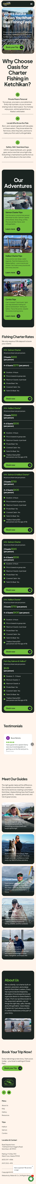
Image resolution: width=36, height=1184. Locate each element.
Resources (5, 1115)
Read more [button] (10, 751)
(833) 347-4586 (7, 1160)
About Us (5, 1105)
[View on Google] (8, 738)
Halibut (4, 1127)
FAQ (3, 1109)
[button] (31, 4)
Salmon (4, 1130)
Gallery (4, 1112)
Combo (4, 1133)
